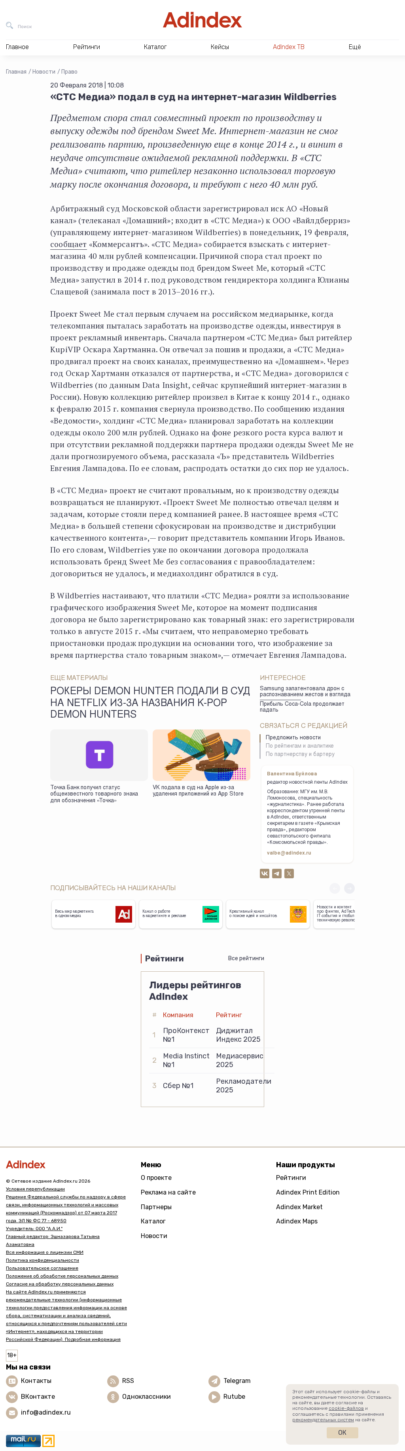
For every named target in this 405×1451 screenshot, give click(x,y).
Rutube (234, 1396)
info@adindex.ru (46, 1412)
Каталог (153, 1221)
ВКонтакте (38, 1396)
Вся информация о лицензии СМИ (44, 1252)
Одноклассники (146, 1396)
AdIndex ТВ (289, 47)
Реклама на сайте (168, 1192)
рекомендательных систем (323, 1420)
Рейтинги (291, 1177)
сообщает (68, 244)
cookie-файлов (346, 1408)
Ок (342, 1432)
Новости (43, 71)
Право (69, 71)
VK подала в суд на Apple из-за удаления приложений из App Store (198, 791)
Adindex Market (299, 1207)
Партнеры (156, 1207)
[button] (349, 888)
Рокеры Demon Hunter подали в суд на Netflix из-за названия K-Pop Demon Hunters (150, 703)
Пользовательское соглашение (42, 1268)
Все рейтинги (246, 958)
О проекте (156, 1177)
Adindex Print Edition (308, 1192)
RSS (128, 1381)
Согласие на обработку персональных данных (60, 1284)
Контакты (36, 1381)
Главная (16, 71)
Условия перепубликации (35, 1189)
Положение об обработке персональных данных (62, 1276)
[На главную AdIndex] (202, 20)
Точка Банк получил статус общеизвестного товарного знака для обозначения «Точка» (94, 794)
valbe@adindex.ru (289, 853)
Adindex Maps (297, 1221)
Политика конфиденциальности (42, 1260)
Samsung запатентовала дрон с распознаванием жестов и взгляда (305, 692)
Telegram (237, 1381)
